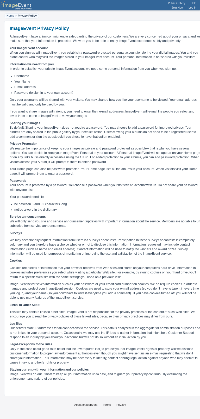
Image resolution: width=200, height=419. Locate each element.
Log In (192, 7)
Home (10, 15)
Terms (107, 404)
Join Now (177, 7)
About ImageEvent (85, 404)
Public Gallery (176, 3)
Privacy (121, 404)
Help (193, 3)
